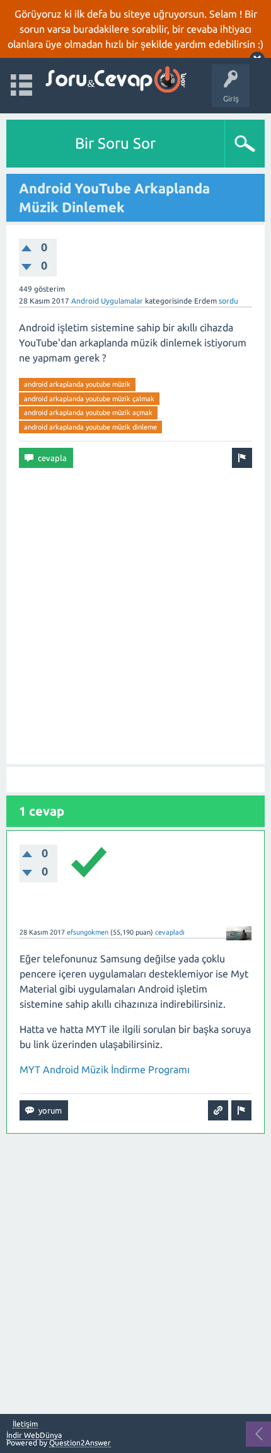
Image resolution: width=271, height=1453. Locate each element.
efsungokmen (87, 932)
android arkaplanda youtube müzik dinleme (90, 427)
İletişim (25, 1424)
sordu (228, 301)
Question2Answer (80, 1443)
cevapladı (170, 932)
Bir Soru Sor (115, 143)
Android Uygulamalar (107, 301)
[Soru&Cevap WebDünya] (115, 79)
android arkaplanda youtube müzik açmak (88, 412)
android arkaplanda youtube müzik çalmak (89, 398)
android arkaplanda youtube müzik (77, 384)
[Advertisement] (135, 616)
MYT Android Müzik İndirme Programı (105, 1069)
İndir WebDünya (34, 1435)
